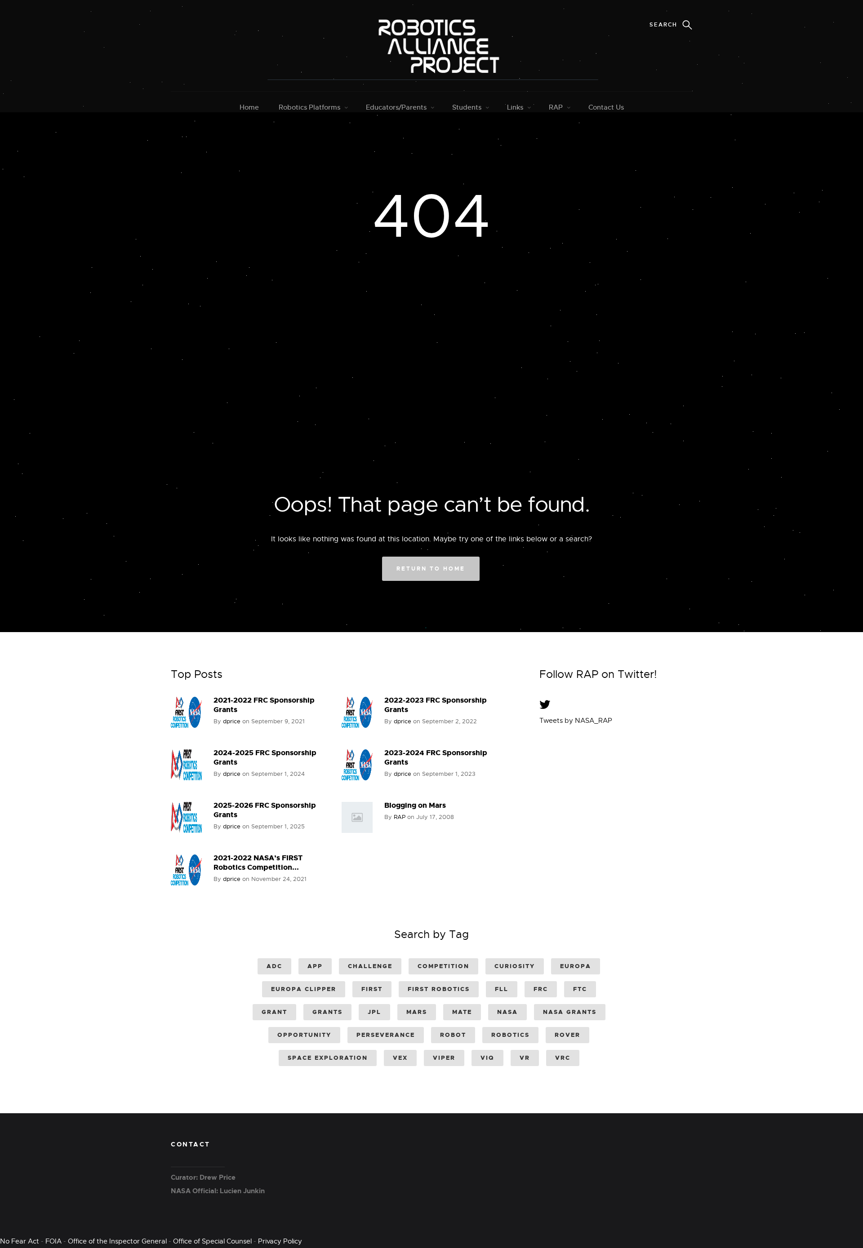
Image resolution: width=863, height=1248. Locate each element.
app (315, 966)
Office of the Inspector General (117, 1241)
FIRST (372, 989)
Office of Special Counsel (212, 1241)
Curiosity (514, 966)
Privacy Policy (280, 1241)
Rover (567, 1035)
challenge (370, 966)
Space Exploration (328, 1058)
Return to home (430, 568)
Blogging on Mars (415, 805)
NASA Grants (569, 1012)
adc (274, 966)
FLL (501, 989)
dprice (231, 721)
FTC (580, 989)
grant (274, 1012)
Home (249, 107)
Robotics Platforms (309, 107)
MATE (462, 1012)
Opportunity (304, 1035)
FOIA (53, 1241)
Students (466, 107)
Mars (416, 1012)
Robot (453, 1035)
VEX (400, 1058)
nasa (507, 1012)
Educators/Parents (396, 107)
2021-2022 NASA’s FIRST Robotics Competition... (258, 862)
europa (575, 966)
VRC (562, 1058)
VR (525, 1058)
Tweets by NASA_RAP (575, 721)
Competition (443, 966)
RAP (556, 107)
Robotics (510, 1035)
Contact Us (606, 107)
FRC (541, 989)
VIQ (487, 1058)
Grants (327, 1012)
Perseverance (385, 1035)
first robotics (439, 989)
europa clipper (303, 989)
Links (515, 107)
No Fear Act (19, 1241)
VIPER (444, 1058)
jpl (374, 1012)
